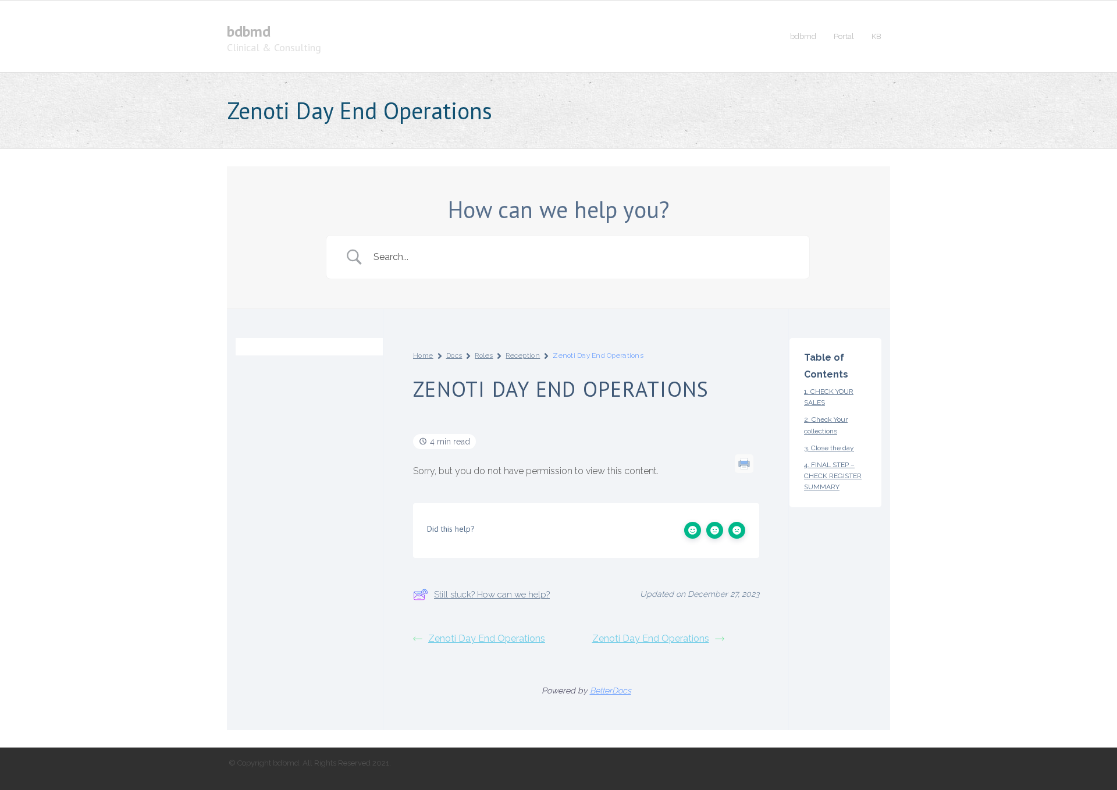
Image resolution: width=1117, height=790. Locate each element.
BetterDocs (610, 690)
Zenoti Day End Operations (486, 638)
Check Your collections (826, 425)
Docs (454, 355)
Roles (484, 355)
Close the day (832, 448)
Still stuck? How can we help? (492, 594)
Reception (523, 355)
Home (423, 355)
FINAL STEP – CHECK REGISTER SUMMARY (833, 476)
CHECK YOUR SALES (828, 397)
